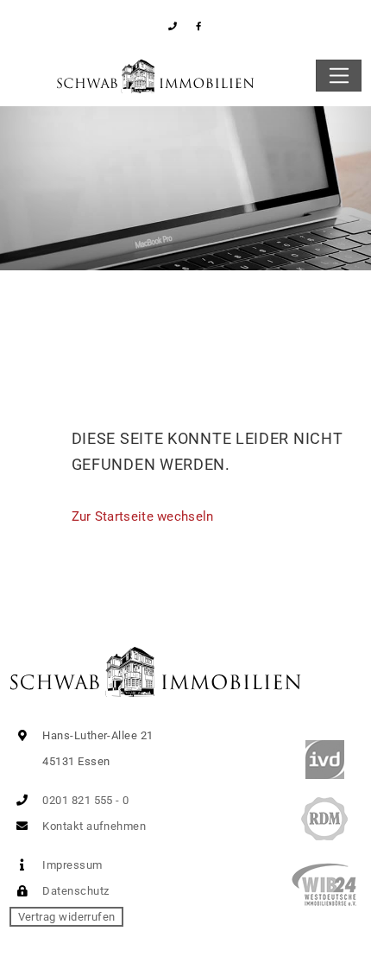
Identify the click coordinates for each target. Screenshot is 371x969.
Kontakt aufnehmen (93, 826)
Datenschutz (74, 890)
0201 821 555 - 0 (84, 800)
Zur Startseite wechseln (143, 516)
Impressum (71, 864)
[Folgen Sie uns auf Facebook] (198, 26)
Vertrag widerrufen (67, 916)
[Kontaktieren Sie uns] (173, 26)
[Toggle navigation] (339, 76)
